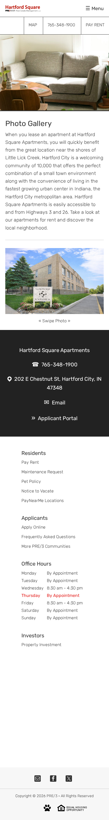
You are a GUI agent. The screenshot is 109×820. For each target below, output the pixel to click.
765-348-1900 (60, 364)
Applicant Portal (58, 418)
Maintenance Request (42, 471)
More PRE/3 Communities (45, 546)
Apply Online (33, 527)
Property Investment (41, 644)
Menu (98, 8)
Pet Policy (31, 481)
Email (58, 402)
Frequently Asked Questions (48, 536)
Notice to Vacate (37, 490)
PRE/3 (52, 796)
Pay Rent (30, 462)
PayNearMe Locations (42, 500)
